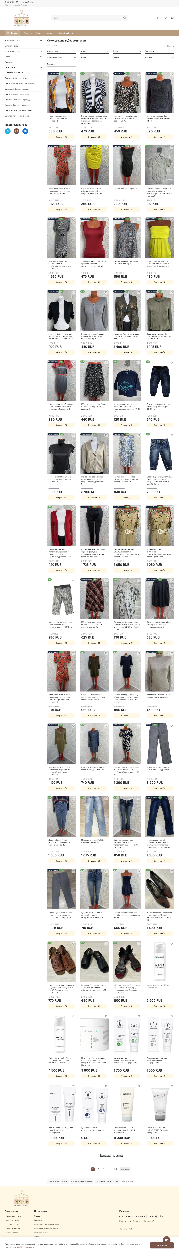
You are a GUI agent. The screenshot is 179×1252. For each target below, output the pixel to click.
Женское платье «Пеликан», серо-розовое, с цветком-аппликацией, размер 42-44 (61, 406)
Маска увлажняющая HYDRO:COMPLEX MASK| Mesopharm (158, 1130)
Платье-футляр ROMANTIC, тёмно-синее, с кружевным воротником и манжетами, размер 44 (126, 698)
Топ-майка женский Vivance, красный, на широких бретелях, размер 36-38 (94, 263)
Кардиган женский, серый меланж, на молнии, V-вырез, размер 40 (92, 336)
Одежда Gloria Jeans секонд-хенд (20, 83)
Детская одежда (12, 46)
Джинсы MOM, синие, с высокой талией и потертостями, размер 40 (92, 915)
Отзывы (37, 1216)
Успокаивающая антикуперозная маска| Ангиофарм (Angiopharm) (125, 1060)
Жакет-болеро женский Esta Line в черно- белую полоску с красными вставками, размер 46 (94, 119)
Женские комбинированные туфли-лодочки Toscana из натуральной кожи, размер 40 (159, 916)
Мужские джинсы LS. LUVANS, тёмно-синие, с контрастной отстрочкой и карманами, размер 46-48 (158, 843)
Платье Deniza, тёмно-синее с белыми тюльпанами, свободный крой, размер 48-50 (127, 771)
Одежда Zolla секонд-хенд (16, 89)
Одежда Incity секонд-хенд (17, 116)
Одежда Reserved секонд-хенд (18, 110)
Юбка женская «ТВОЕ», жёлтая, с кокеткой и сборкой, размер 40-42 (91, 191)
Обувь (7, 56)
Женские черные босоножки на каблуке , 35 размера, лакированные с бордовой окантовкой (127, 989)
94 (115, 1169)
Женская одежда (12, 40)
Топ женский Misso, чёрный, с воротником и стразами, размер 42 (61, 479)
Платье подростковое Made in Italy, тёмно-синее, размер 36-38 (127, 915)
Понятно (162, 1245)
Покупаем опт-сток (41, 1232)
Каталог (14, 33)
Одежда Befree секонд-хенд (17, 94)
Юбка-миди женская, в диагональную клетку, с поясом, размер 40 (91, 624)
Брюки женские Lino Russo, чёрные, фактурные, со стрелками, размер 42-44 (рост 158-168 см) (93, 553)
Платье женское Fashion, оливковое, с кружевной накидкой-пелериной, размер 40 (59, 771)
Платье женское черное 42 (126, 188)
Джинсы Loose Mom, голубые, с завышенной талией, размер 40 (59, 842)
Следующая (125, 1169)
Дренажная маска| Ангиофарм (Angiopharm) (92, 1128)
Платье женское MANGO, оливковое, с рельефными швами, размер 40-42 (93, 697)
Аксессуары (10, 67)
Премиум (9, 62)
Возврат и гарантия (12, 1228)
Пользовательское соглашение (46, 1224)
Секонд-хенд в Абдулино (107, 1181)
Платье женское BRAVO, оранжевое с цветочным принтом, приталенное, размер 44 (59, 698)
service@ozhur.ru (29, 2)
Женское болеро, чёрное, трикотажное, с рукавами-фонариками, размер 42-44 (60, 336)
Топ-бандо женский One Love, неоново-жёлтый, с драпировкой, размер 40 (158, 263)
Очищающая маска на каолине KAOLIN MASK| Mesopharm (124, 1130)
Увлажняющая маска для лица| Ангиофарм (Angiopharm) (158, 1060)
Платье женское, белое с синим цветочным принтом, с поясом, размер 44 (127, 479)
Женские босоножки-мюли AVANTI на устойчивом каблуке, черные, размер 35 (93, 987)
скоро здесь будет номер (132, 1216)
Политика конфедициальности (46, 1228)
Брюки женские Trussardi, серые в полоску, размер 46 (159, 768)
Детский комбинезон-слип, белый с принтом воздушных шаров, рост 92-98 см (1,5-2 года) (127, 626)
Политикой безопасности (22, 1247)
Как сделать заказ (12, 1220)
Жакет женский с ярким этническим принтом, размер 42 (59, 118)
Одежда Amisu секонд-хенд (17, 99)
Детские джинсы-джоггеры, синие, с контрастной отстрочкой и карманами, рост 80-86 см (159, 480)
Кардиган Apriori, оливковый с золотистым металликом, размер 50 (126, 336)
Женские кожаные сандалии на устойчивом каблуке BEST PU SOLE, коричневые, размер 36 (61, 989)
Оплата (39, 33)
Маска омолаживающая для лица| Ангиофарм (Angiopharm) (60, 1130)
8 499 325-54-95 (11, 2)
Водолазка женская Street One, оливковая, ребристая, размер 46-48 (159, 336)
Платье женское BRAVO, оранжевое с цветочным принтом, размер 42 (59, 191)
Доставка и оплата (12, 1224)
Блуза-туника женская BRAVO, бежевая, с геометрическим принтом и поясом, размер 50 (126, 553)
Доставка (28, 33)
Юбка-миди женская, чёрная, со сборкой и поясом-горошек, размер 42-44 (159, 624)
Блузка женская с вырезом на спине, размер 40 (126, 262)
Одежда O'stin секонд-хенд (17, 78)
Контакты (50, 33)
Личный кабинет (65, 33)
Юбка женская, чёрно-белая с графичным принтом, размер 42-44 (93, 406)
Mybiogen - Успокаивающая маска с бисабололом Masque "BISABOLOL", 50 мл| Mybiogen (93, 1061)
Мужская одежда (12, 51)
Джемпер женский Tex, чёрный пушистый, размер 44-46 (158, 118)
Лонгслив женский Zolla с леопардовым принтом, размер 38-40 (125, 118)
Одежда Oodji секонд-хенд (17, 105)
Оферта (37, 1236)
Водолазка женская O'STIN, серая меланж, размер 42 (159, 695)
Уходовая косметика (14, 73)
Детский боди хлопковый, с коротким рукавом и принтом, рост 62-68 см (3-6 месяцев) (159, 192)
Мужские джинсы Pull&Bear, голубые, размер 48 (93, 841)
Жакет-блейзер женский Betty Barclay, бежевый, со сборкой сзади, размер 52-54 (93, 480)
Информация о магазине (14, 1216)
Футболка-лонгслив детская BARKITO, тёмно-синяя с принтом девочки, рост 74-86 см (127, 408)
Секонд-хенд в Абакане (81, 1181)
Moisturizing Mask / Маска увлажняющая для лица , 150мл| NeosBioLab (59, 1060)
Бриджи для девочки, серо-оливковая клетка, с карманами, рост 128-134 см (60, 624)
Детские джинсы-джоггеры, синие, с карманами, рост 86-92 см (159, 406)
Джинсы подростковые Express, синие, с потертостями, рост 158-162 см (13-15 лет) (126, 843)
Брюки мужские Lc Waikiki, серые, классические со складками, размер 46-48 (60, 915)
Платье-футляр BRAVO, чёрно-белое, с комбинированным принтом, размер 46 (61, 265)
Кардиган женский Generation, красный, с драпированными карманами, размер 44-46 (60, 553)
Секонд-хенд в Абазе (57, 1181)
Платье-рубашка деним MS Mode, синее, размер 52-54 (93, 768)
